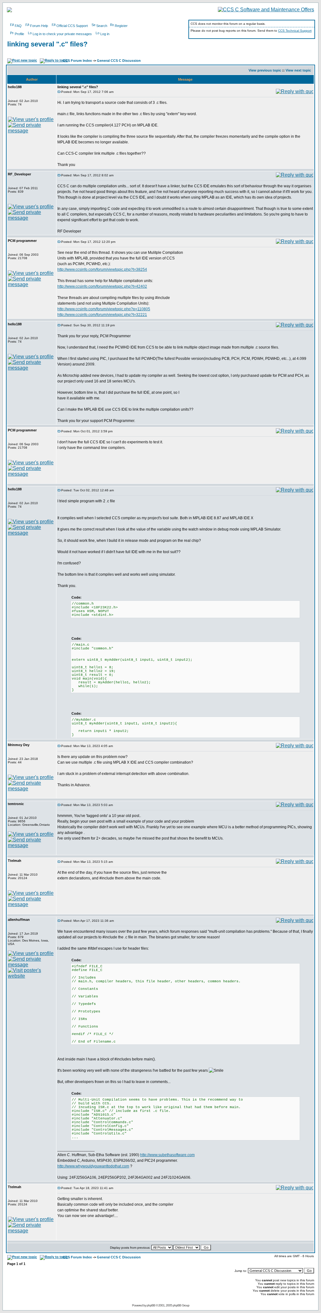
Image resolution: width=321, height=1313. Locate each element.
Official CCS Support (72, 26)
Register (121, 26)
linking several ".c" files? (47, 44)
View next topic (298, 70)
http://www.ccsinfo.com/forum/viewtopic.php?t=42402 (102, 286)
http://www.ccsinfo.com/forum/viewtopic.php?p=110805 (103, 309)
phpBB (151, 1305)
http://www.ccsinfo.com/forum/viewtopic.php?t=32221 (102, 314)
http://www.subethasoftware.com (167, 1155)
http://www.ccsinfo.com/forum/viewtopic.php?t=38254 (102, 269)
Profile (19, 34)
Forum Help (39, 26)
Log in (104, 34)
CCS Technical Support (295, 30)
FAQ (18, 26)
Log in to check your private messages (62, 34)
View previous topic (265, 70)
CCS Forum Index (77, 60)
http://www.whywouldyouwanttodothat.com (93, 1166)
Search (101, 26)
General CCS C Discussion (119, 60)
